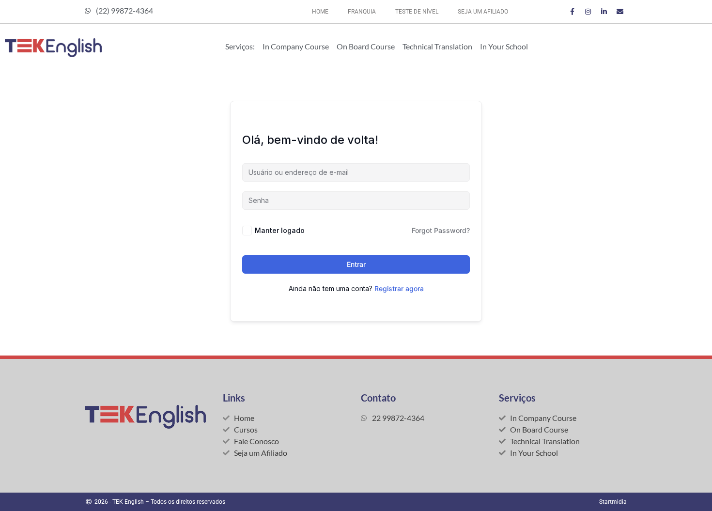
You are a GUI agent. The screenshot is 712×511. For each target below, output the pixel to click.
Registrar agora (399, 288)
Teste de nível (416, 11)
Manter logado (280, 230)
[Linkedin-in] (604, 11)
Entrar (356, 264)
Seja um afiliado (483, 11)
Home (320, 11)
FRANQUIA (362, 11)
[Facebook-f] (572, 11)
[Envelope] (620, 11)
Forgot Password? (441, 230)
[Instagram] (588, 11)
